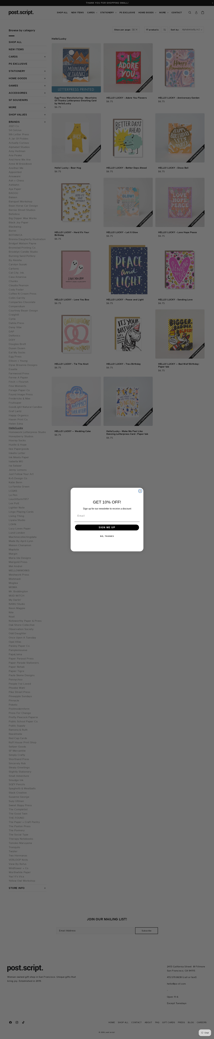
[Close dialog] (140, 491)
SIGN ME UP (107, 527)
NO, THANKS (107, 536)
